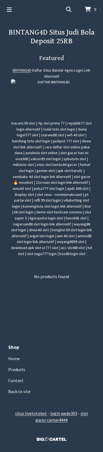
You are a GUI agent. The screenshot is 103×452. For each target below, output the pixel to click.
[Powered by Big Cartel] (51, 439)
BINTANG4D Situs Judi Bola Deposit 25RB (51, 37)
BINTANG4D (22, 70)
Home (14, 358)
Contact (16, 380)
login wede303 (63, 413)
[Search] (69, 9)
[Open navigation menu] (9, 10)
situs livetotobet (31, 413)
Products (16, 369)
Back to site (19, 391)
